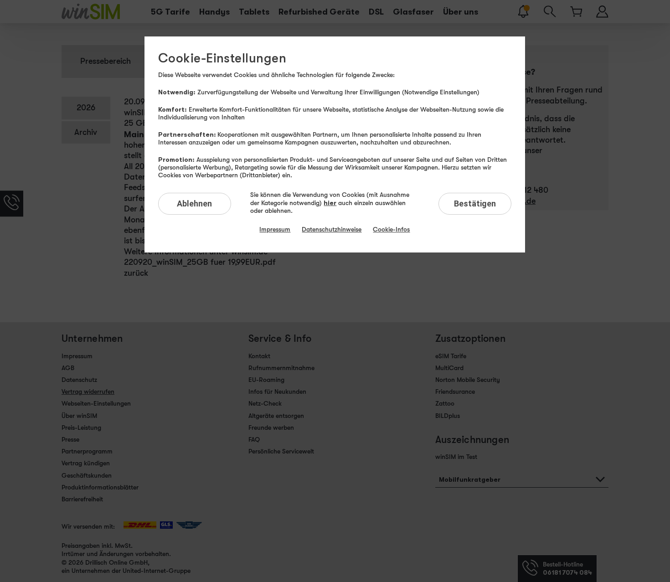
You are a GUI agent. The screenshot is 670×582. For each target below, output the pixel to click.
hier (330, 202)
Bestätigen (475, 203)
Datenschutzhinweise (331, 229)
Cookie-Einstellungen (222, 58)
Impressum (274, 229)
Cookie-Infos (391, 229)
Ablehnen (194, 203)
